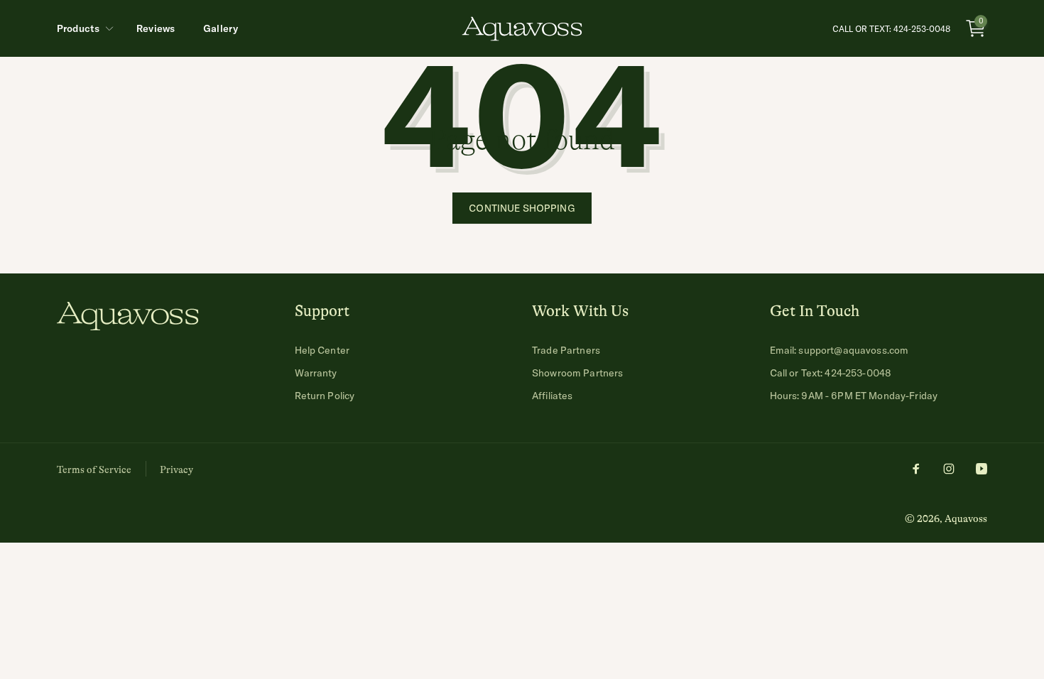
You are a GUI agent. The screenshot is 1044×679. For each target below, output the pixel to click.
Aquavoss (966, 518)
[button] (82, 28)
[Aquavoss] (128, 326)
